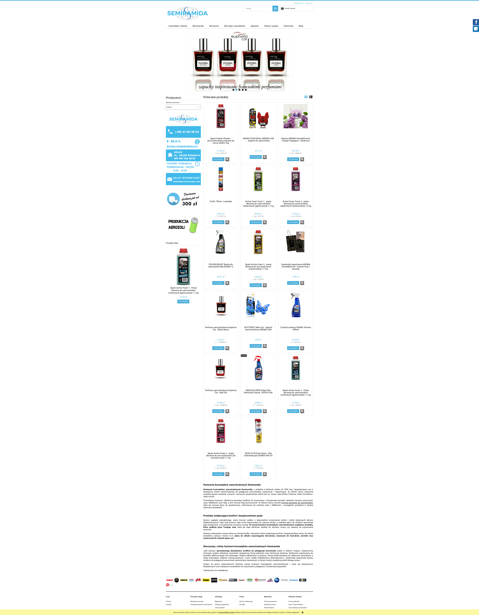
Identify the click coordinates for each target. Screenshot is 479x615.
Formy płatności (294, 601)
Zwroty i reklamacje (246, 601)
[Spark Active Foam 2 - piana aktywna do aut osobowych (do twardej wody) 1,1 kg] (221, 434)
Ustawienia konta (270, 604)
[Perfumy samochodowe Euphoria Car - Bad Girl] (221, 371)
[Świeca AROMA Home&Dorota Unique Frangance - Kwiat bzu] (295, 119)
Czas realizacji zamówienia (298, 608)
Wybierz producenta (172, 102)
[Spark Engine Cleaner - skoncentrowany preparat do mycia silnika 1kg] (221, 119)
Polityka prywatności (222, 604)
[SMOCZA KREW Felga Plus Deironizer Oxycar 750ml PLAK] (258, 371)
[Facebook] (475, 22)
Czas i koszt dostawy (296, 604)
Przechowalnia (269, 608)
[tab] (233, 90)
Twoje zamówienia (270, 601)
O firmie (168, 601)
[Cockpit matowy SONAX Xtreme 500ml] (295, 308)
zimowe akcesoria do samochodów (297, 503)
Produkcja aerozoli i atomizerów (201, 604)
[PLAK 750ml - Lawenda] (221, 182)
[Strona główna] (187, 13)
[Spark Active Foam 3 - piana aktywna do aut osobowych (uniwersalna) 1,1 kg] (258, 245)
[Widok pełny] (310, 97)
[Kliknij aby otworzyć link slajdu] (239, 61)
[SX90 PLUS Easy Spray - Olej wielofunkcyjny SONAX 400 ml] (258, 434)
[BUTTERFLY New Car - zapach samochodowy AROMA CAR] (258, 308)
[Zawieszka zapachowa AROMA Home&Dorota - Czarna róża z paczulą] (295, 245)
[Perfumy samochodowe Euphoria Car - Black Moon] (221, 308)
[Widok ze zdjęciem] (306, 97)
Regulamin (218, 601)
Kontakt (168, 604)
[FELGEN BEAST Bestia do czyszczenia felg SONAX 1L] (221, 245)
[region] (239, 61)
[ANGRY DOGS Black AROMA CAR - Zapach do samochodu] (258, 119)
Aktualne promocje (196, 601)
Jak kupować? (220, 608)
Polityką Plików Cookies (226, 612)
